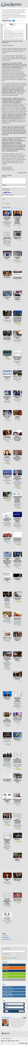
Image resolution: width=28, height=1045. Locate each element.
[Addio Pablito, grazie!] (7, 253)
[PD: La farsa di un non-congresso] (7, 775)
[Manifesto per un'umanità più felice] (7, 654)
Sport (5, 979)
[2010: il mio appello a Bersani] (7, 233)
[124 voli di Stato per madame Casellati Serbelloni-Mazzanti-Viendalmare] (17, 213)
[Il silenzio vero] (7, 494)
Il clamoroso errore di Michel (7, 437)
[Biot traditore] (7, 273)
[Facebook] (2, 1033)
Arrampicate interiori (17, 258)
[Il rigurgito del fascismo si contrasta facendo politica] (17, 472)
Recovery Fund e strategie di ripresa (7, 801)
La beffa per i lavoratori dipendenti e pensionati (17, 500)
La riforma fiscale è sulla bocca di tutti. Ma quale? (17, 539)
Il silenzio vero (7, 498)
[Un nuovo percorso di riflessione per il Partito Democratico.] (7, 895)
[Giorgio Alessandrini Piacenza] (11, 4)
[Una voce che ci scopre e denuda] (17, 895)
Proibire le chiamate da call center (17, 781)
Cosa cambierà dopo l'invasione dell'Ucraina (7, 338)
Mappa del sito (4, 1040)
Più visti (17, 1040)
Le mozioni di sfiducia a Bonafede (7, 599)
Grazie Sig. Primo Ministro (17, 397)
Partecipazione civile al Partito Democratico (7, 760)
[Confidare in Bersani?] (7, 313)
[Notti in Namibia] (7, 734)
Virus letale (7, 919)
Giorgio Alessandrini (6, 1017)
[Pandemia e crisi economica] (17, 734)
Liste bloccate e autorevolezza (17, 619)
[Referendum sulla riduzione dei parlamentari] (17, 795)
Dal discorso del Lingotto (17, 337)
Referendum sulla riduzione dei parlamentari (17, 801)
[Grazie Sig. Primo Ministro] (17, 392)
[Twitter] (5, 1033)
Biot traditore (7, 277)
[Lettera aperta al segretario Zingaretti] (14, 31)
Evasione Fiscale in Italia (7, 377)
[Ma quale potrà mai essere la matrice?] (17, 634)
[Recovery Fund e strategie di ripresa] (7, 795)
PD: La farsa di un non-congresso (7, 780)
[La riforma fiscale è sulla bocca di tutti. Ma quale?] (17, 534)
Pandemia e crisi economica (17, 739)
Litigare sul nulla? (7, 638)
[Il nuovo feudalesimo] (7, 452)
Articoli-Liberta (5, 935)
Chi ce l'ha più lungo (7, 298)
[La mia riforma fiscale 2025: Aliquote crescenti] (17, 514)
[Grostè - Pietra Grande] (7, 412)
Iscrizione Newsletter (12, 958)
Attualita (6, 973)
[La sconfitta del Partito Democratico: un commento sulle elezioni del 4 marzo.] (7, 554)
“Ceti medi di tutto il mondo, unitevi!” (7, 218)
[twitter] (24, 1017)
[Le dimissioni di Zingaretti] (17, 574)
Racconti (6, 967)
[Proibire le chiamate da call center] (17, 775)
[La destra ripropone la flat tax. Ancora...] (7, 514)
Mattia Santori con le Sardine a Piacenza (17, 659)
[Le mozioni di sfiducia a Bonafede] (7, 594)
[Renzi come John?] (7, 815)
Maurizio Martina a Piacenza (17, 678)
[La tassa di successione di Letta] (7, 574)
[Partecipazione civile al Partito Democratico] (7, 754)
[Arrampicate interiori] (17, 253)
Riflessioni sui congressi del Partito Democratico (7, 841)
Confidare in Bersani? (7, 318)
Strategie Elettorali (6, 939)
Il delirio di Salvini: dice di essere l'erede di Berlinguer (17, 438)
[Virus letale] (7, 915)
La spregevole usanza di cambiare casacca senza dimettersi (17, 560)
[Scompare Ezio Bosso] (7, 875)
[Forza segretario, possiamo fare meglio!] (7, 392)
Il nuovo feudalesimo (7, 457)
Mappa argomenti (11, 1040)
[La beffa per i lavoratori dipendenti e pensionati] (17, 494)
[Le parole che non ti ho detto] (17, 594)
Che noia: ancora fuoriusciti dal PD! (17, 278)
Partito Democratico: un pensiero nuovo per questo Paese (17, 760)
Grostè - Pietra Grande (7, 417)
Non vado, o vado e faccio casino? (17, 719)
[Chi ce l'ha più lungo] (7, 293)
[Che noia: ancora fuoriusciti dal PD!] (17, 273)
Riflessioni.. (17, 839)
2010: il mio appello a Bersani (7, 238)
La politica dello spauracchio (7, 539)
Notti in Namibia (7, 738)
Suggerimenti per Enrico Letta (17, 880)
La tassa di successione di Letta (7, 579)
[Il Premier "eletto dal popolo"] (7, 472)
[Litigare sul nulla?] (7, 634)
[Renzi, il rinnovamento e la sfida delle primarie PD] (17, 815)
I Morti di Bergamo (17, 417)
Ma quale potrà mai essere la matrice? (17, 639)
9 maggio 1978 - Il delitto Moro (17, 238)
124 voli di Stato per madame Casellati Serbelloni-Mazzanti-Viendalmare (17, 220)
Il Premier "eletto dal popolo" (7, 477)
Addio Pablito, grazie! (7, 258)
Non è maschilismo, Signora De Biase (7, 720)
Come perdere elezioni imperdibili (17, 298)
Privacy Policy (22, 1043)
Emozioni (6, 964)
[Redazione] (26, 1043)
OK (13, 20)
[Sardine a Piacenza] (17, 855)
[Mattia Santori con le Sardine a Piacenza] (17, 654)
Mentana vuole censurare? (7, 698)
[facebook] (25, 1017)
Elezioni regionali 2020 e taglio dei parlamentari (17, 358)
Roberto (6, 976)
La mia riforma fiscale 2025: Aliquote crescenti (17, 520)
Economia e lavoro (8, 990)
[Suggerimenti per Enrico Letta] (17, 875)
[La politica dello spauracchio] (7, 534)
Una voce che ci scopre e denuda (17, 899)
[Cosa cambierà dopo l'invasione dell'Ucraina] (7, 333)
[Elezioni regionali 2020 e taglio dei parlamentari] (17, 353)
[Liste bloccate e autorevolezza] (17, 614)
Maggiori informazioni (6, 20)
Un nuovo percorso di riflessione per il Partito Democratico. (7, 901)
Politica (6, 970)
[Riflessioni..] (17, 835)
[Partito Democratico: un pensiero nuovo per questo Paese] (17, 754)
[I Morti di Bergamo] (17, 412)
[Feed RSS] (8, 1033)
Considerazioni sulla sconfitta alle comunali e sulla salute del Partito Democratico (17, 320)
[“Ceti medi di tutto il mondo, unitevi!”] (7, 213)
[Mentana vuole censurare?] (7, 693)
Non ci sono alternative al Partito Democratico (17, 699)
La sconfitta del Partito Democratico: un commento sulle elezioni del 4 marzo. (7, 561)
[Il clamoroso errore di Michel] (7, 432)
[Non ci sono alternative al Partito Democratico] (17, 693)
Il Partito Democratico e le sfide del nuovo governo (17, 458)
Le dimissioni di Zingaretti (17, 579)
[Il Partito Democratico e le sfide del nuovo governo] (17, 452)
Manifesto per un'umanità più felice (7, 659)
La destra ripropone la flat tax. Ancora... (7, 519)
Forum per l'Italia (17, 376)
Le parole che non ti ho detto (17, 599)
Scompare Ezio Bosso (7, 880)
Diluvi (7, 357)
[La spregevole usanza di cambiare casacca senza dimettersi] (17, 554)
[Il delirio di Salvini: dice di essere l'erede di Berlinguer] (17, 432)
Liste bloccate (7, 618)
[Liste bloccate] (7, 614)
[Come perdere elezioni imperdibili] (17, 293)
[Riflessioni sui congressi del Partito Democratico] (7, 835)
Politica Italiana (5, 937)
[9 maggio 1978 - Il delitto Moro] (17, 233)
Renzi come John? (7, 819)
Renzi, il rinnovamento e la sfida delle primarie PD (17, 821)
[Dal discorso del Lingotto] (17, 333)
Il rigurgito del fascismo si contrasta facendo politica (17, 478)
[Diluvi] (7, 353)
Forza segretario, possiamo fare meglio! (7, 398)
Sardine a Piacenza (17, 860)
